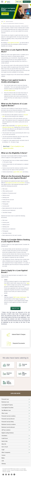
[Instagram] (14, 474)
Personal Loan (27, 1)
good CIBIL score (18, 171)
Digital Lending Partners (8, 432)
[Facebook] (3, 474)
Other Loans (18, 1)
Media (3, 458)
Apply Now (5, 13)
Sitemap (4, 463)
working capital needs (9, 90)
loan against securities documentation (15, 182)
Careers (3, 455)
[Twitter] (9, 474)
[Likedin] (6, 474)
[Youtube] (11, 474)
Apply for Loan (15, 308)
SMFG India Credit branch (19, 297)
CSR (3, 460)
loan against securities (13, 42)
